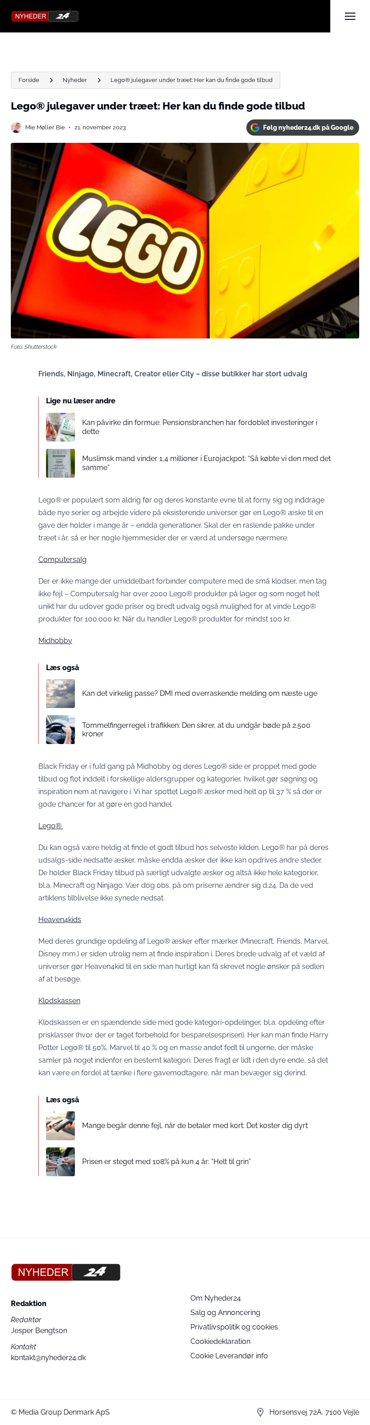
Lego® (50, 826)
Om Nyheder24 (215, 1298)
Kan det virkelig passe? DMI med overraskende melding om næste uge (199, 693)
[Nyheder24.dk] (170, 16)
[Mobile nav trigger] (350, 16)
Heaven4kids (59, 919)
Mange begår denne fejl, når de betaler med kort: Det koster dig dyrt (195, 1125)
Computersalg (62, 559)
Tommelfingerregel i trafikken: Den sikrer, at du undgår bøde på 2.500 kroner (196, 729)
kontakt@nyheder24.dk (48, 1357)
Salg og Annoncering (225, 1312)
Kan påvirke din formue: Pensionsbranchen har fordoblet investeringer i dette (199, 426)
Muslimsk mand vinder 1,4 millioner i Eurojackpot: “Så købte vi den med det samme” (206, 462)
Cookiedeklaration (220, 1341)
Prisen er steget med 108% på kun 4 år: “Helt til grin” (166, 1161)
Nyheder (75, 80)
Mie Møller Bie (45, 127)
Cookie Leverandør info (229, 1356)
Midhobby (55, 640)
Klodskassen (59, 1000)
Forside (28, 80)
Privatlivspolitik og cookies (234, 1327)
